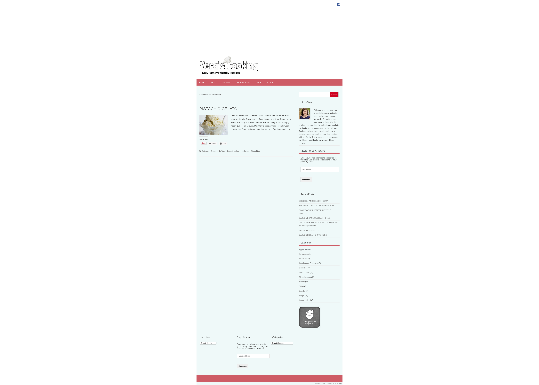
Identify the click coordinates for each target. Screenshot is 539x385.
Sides (301, 286)
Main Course (304, 272)
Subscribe (306, 180)
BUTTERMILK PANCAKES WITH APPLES (316, 206)
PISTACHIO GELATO (218, 109)
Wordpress (338, 383)
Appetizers (303, 249)
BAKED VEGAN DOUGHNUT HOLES (314, 218)
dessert (230, 151)
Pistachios (255, 151)
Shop (258, 82)
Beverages (303, 254)
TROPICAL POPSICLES (309, 230)
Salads (302, 282)
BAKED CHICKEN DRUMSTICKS (313, 235)
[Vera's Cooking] (234, 74)
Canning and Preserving (308, 263)
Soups (301, 296)
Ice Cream (245, 151)
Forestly (317, 383)
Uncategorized (305, 300)
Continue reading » (281, 129)
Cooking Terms (243, 82)
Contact (271, 82)
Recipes (226, 82)
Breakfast (303, 259)
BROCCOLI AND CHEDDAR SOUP (313, 201)
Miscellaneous (305, 277)
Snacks (302, 291)
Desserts (214, 151)
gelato (236, 151)
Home (201, 82)
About (213, 82)
